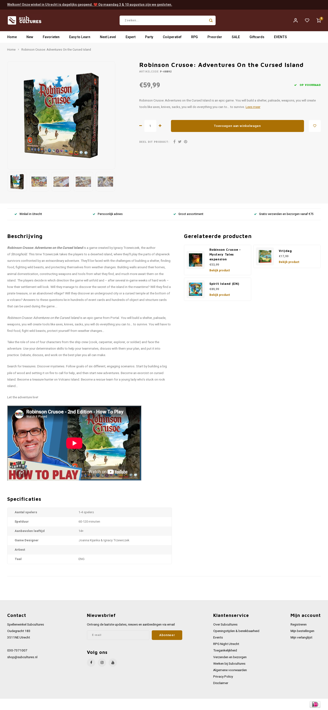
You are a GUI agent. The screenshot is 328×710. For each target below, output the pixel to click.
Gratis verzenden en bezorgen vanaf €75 (286, 214)
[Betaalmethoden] (315, 704)
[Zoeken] (211, 20)
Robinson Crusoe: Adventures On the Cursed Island (56, 50)
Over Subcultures (225, 624)
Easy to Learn (79, 37)
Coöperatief (172, 37)
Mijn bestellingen (302, 631)
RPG (194, 37)
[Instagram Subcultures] (102, 662)
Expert (130, 37)
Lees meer (253, 107)
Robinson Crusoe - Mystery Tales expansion (225, 254)
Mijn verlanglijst (301, 637)
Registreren (299, 624)
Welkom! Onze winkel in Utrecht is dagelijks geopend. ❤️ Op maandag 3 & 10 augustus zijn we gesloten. (89, 4)
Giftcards (256, 37)
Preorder (214, 37)
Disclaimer (220, 683)
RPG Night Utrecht (226, 644)
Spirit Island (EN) (224, 284)
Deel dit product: (154, 142)
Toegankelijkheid (225, 650)
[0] (318, 20)
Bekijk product (219, 270)
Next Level (108, 37)
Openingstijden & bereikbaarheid (236, 631)
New (29, 37)
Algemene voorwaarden (230, 670)
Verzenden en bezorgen (230, 657)
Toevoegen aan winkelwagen (237, 126)
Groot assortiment (190, 214)
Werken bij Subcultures (229, 663)
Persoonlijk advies (110, 214)
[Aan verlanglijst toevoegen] (315, 126)
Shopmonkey (103, 704)
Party (149, 37)
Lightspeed (72, 704)
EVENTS (280, 37)
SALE (236, 37)
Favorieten (51, 37)
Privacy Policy (223, 676)
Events (218, 637)
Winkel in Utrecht (30, 214)
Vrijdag (285, 251)
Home (12, 37)
